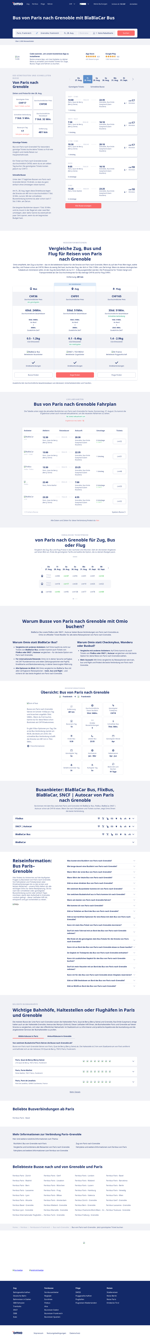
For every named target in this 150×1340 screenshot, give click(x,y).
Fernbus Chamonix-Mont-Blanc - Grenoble (92, 1210)
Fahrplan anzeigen (22, 134)
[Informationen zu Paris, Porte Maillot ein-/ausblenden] (133, 1071)
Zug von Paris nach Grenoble (88, 1143)
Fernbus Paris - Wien (114, 1195)
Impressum (38, 1333)
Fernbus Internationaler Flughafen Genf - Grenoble (34, 1215)
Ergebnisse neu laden (73, 421)
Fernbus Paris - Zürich (22, 1175)
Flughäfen (80, 1299)
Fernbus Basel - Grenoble (23, 1205)
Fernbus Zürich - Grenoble (86, 1200)
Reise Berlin (112, 1296)
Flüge (43, 4)
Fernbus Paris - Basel (21, 1118)
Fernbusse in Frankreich (40, 1227)
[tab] (76, 86)
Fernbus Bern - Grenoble (85, 1205)
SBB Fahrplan (19, 1303)
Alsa (46, 1306)
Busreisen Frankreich (53, 1313)
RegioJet (47, 1296)
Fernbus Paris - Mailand (85, 1180)
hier (97, 520)
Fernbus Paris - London (84, 1175)
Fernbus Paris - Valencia (85, 1195)
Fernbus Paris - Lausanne (23, 1190)
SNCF (15, 1310)
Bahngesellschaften (21, 1292)
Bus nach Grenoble (61, 1227)
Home (15, 1227)
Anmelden (133, 4)
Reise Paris (111, 1299)
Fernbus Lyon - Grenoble (23, 1210)
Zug (28, 4)
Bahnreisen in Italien (22, 1299)
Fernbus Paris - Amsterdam (55, 1200)
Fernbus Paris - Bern (21, 1185)
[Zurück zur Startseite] (20, 4)
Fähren (50, 4)
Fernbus (35, 4)
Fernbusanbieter (51, 1292)
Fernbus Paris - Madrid (22, 1180)
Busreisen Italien (51, 1310)
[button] (70, 33)
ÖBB (15, 1313)
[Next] (133, 79)
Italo (15, 1317)
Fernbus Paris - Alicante (22, 1200)
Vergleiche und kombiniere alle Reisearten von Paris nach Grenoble (42, 1147)
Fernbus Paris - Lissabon (54, 1180)
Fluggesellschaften (84, 1296)
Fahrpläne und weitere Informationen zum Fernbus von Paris (101, 1147)
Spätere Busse (118, 512)
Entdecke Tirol (113, 1303)
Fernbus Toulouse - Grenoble (118, 1210)
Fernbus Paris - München (54, 1185)
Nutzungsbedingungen (56, 1333)
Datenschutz (75, 1333)
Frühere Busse (32, 512)
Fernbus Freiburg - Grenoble (87, 1215)
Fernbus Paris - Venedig (116, 1190)
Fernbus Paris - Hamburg (85, 1190)
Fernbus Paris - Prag (52, 1190)
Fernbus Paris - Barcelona (116, 1180)
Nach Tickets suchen (22, 106)
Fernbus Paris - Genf (52, 1175)
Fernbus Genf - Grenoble (116, 1200)
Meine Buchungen (100, 4)
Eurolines (48, 1299)
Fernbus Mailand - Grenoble (55, 1205)
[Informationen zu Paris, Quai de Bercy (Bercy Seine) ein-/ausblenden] (133, 1061)
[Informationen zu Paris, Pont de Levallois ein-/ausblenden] (133, 1082)
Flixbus (47, 1303)
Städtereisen (112, 1292)
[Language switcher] (84, 4)
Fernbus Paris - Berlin (115, 1185)
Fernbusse (48, 1288)
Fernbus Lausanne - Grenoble (118, 1205)
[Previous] (41, 568)
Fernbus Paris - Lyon (21, 1195)
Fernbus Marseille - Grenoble (56, 1210)
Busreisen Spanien (52, 1317)
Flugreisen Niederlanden (86, 1303)
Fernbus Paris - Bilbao (53, 1195)
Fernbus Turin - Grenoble (54, 1215)
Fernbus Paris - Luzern (84, 1185)
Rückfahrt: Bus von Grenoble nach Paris (30, 1143)
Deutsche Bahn (19, 1296)
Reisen (110, 1288)
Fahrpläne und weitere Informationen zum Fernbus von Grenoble (41, 1150)
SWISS (78, 1292)
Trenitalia (17, 1306)
